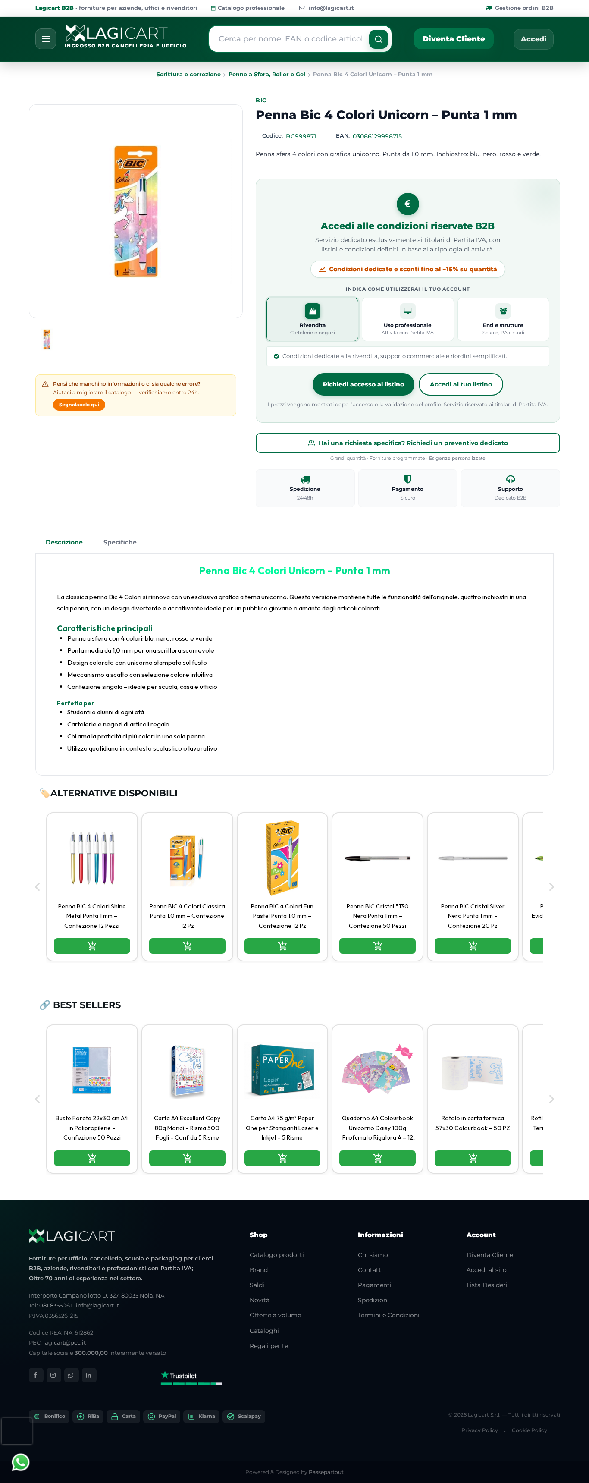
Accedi (533, 39)
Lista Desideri (487, 1285)
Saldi (257, 1285)
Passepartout (326, 1472)
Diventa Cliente (454, 39)
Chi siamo (373, 1255)
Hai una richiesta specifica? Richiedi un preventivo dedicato (413, 443)
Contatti (370, 1270)
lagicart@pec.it (64, 1342)
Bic (261, 100)
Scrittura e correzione (189, 74)
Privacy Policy (479, 1430)
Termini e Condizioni (389, 1315)
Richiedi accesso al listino (363, 384)
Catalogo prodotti (277, 1255)
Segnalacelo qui (79, 405)
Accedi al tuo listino (461, 384)
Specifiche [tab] (120, 542)
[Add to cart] (92, 946)
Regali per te (269, 1346)
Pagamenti (375, 1285)
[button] (378, 39)
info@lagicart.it (331, 8)
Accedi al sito (487, 1270)
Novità (259, 1300)
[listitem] (92, 886)
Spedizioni (373, 1300)
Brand (259, 1270)
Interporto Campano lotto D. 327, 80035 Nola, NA (96, 1295)
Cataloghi (264, 1331)
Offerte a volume (275, 1315)
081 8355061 (55, 1305)
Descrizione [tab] (64, 542)
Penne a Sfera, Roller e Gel (267, 74)
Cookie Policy (529, 1430)
